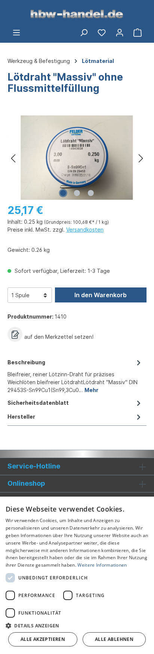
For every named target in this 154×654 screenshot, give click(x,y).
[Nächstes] (141, 157)
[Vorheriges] (13, 157)
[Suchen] (84, 32)
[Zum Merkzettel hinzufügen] (14, 334)
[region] (77, 157)
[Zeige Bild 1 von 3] (63, 193)
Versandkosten (85, 229)
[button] (77, 625)
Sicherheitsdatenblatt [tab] (38, 403)
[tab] (75, 375)
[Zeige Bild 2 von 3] (77, 193)
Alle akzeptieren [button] (43, 639)
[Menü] (16, 32)
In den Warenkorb (100, 295)
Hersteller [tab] (21, 416)
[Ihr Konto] (120, 32)
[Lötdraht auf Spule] (77, 157)
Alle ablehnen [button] (114, 639)
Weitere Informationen (102, 565)
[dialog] (77, 575)
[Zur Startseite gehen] (77, 13)
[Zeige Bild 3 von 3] (91, 193)
